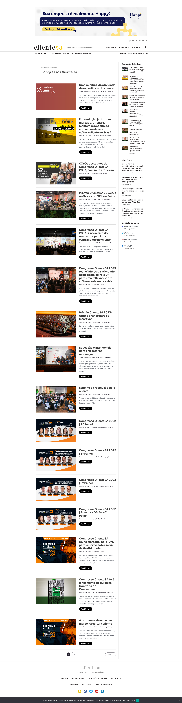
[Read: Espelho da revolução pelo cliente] (56, 399)
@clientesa (128, 233)
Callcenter (122, 47)
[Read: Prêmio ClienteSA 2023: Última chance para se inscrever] (56, 324)
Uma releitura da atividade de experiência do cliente (97, 86)
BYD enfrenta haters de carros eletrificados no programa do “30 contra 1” (137, 70)
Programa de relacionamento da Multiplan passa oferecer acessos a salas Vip (135, 150)
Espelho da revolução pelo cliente (97, 389)
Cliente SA (103, 91)
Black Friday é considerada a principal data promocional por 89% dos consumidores (132, 167)
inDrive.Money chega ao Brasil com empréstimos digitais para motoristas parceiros (132, 212)
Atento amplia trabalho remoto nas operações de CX (133, 191)
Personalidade (40, 53)
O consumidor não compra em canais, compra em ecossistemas (135, 131)
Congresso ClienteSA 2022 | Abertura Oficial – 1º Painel (97, 512)
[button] (145, 47)
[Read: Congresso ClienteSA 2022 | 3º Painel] (56, 460)
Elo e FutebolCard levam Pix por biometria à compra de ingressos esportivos (137, 140)
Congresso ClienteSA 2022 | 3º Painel (97, 452)
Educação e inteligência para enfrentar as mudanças (95, 351)
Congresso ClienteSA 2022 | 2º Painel (97, 481)
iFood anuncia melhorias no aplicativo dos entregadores (133, 179)
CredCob (134, 47)
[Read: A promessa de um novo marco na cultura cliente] (56, 632)
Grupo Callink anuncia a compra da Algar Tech (132, 201)
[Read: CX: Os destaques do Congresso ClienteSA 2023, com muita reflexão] (56, 173)
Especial (108, 243)
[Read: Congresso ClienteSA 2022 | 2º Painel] (56, 489)
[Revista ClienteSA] (123, 226)
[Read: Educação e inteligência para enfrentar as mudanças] (56, 359)
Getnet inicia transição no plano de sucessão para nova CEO (137, 97)
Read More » (86, 107)
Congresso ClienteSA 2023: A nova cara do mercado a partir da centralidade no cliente (95, 234)
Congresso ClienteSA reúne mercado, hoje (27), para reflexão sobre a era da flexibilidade (96, 543)
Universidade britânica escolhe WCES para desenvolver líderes (137, 104)
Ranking (51, 53)
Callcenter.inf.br (77, 678)
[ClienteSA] (123, 246)
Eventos (66, 53)
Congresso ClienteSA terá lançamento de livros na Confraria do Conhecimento (96, 584)
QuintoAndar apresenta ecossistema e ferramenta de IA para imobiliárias (136, 113)
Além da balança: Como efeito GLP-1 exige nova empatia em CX (136, 122)
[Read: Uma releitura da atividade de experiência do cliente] (56, 96)
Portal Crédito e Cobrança (97, 678)
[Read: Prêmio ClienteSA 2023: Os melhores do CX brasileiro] (56, 204)
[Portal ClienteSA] (123, 239)
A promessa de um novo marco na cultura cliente (95, 622)
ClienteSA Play (76, 53)
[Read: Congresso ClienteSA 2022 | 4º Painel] (56, 430)
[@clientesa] (123, 233)
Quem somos (74, 684)
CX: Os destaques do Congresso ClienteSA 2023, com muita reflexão (96, 167)
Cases (94, 199)
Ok (137, 700)
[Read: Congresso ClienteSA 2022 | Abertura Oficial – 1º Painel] (56, 519)
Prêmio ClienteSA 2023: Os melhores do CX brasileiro (97, 194)
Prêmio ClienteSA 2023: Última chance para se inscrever (95, 316)
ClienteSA (110, 47)
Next (110, 654)
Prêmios (58, 53)
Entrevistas (104, 173)
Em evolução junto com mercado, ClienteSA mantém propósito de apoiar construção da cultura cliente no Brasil (95, 126)
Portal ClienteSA (130, 239)
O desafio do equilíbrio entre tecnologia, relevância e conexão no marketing (137, 89)
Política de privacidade (104, 684)
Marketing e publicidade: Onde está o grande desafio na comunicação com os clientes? (136, 80)
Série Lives (87, 53)
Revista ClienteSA (131, 226)
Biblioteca (96, 592)
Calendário (95, 91)
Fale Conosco (87, 684)
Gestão (108, 135)
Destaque (110, 91)
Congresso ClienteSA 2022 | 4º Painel (97, 422)
